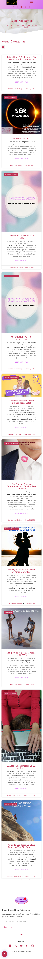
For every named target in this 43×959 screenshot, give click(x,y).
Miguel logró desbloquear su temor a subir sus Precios (21, 58)
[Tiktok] (26, 7)
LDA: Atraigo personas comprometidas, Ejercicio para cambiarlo (21, 486)
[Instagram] (30, 7)
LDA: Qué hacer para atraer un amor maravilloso (21, 571)
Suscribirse (8, 927)
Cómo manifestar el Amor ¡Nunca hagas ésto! (21, 402)
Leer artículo (21, 82)
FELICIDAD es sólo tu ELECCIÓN (21, 338)
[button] (31, 2)
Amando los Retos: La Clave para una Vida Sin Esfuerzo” (21, 846)
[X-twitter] (18, 7)
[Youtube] (22, 7)
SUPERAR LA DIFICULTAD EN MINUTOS (21, 654)
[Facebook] (14, 7)
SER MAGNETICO (21, 138)
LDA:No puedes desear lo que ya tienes (21, 767)
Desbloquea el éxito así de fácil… (21, 237)
